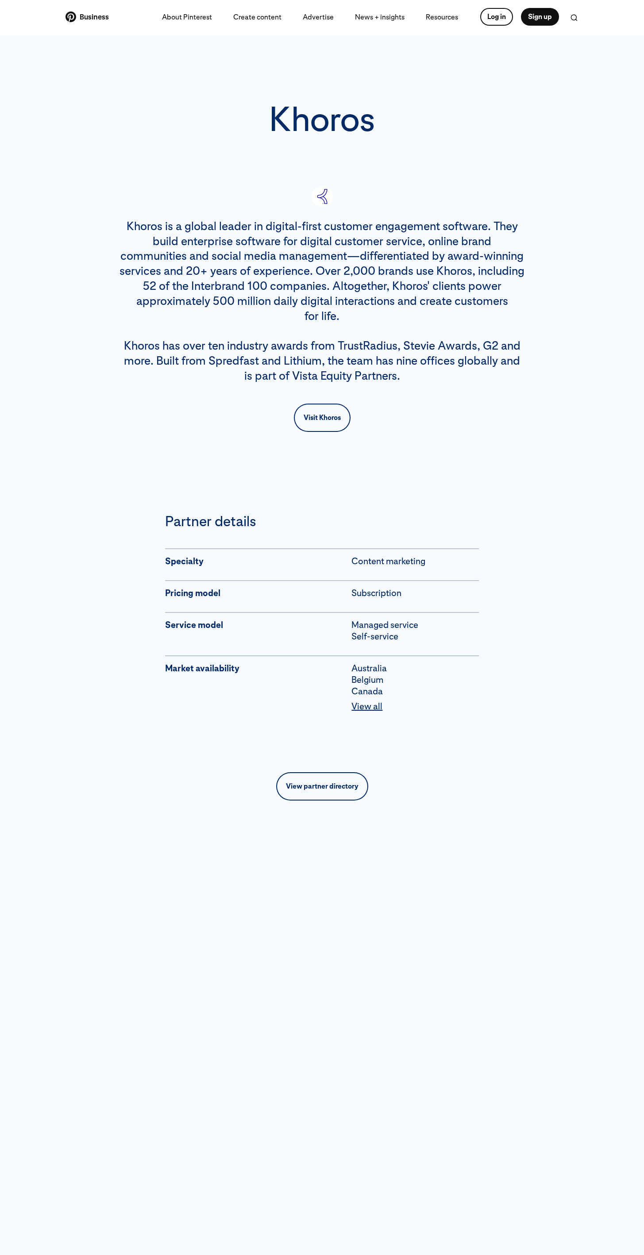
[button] (415, 706)
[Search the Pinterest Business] (574, 18)
